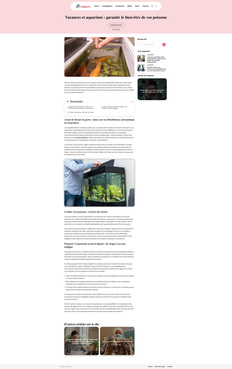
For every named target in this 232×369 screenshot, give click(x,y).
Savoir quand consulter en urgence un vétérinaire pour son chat (152, 91)
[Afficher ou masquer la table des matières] (107, 101)
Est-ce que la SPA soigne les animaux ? (117, 341)
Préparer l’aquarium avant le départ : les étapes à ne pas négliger (114, 107)
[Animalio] (83, 6)
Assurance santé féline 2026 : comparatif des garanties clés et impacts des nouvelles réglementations (81, 341)
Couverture (81, 336)
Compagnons (116, 25)
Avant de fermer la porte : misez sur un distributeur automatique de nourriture (81, 107)
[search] (152, 6)
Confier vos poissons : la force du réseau (81, 112)
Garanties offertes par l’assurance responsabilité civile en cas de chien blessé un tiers (156, 69)
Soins (152, 87)
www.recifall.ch (82, 138)
